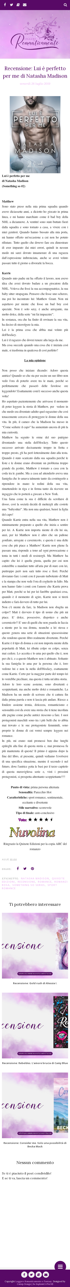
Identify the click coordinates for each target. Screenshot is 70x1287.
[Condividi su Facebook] (18, 869)
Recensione (26, 881)
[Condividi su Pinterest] (32, 869)
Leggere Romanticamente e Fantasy (33, 1281)
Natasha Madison (35, 878)
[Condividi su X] (25, 869)
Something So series (28, 885)
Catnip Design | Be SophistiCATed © (35, 1284)
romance (45, 881)
